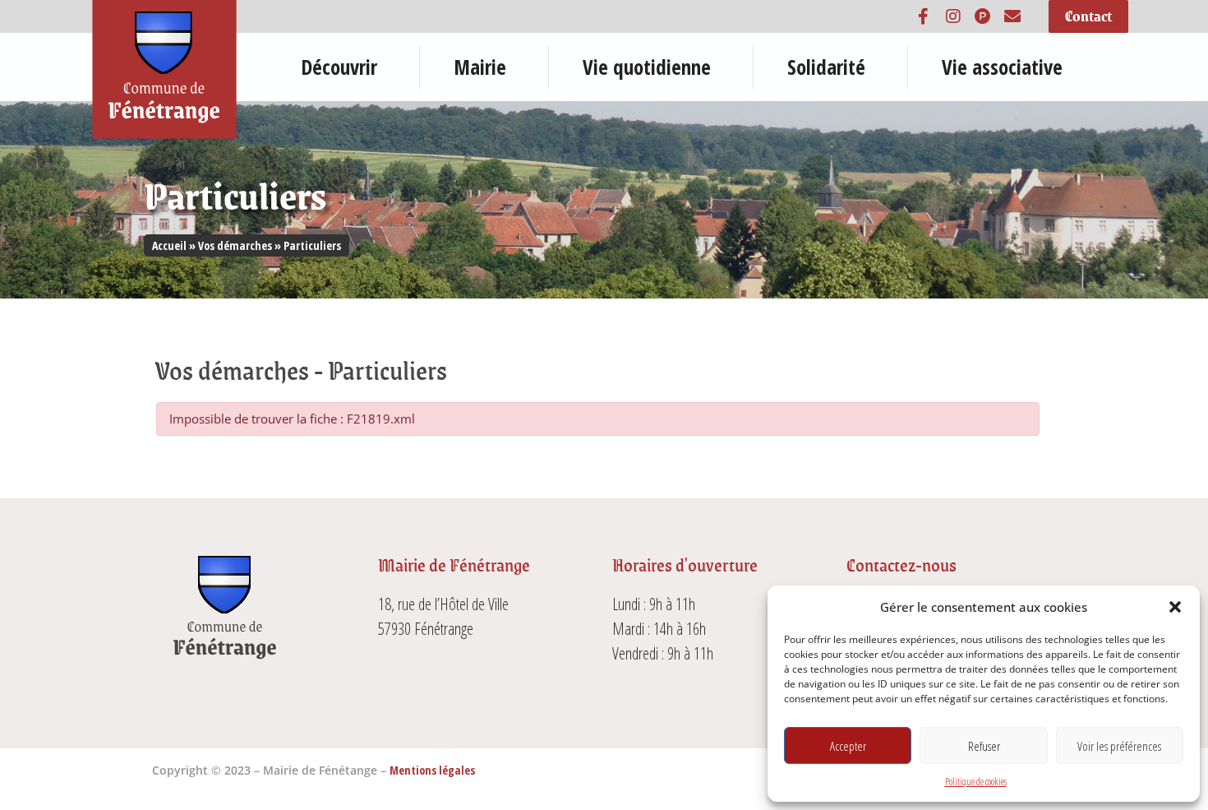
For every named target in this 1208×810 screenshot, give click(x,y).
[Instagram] (953, 16)
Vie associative (1002, 67)
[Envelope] (1012, 16)
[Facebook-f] (923, 16)
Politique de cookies (976, 782)
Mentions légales (432, 770)
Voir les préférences (1119, 746)
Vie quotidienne (647, 67)
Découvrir (339, 67)
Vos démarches (235, 245)
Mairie (480, 67)
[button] (1175, 607)
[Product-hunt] (983, 16)
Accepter (848, 746)
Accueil (169, 245)
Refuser (984, 746)
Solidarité (826, 67)
